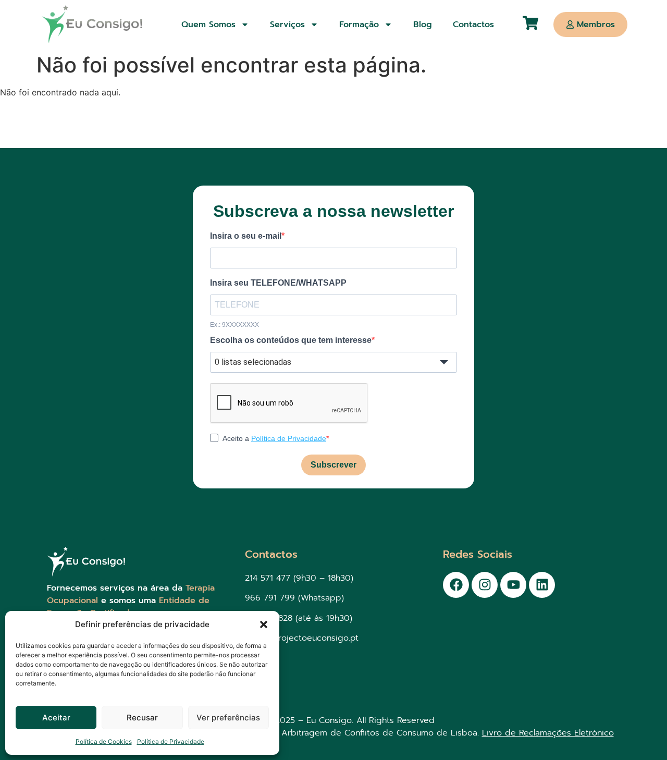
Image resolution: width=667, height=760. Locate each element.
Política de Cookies (104, 741)
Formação (359, 24)
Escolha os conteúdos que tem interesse (291, 340)
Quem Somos (208, 24)
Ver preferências (228, 717)
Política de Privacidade (170, 741)
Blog (422, 24)
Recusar (142, 717)
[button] (263, 624)
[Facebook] (456, 585)
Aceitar (56, 717)
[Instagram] (485, 585)
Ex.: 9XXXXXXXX (234, 325)
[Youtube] (513, 585)
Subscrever (333, 464)
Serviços (287, 24)
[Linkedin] (542, 585)
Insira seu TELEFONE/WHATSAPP (278, 283)
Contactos (473, 24)
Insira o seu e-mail (245, 236)
